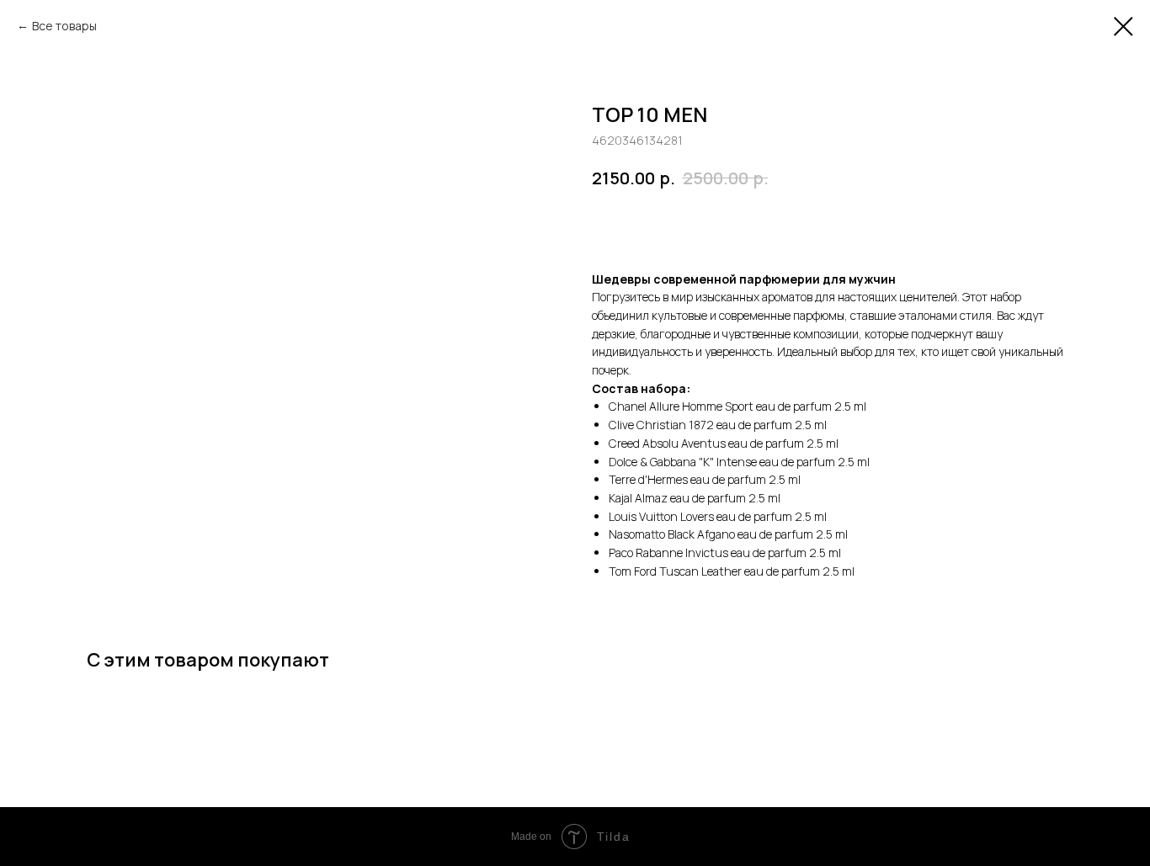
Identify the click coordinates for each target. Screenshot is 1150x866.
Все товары (64, 26)
